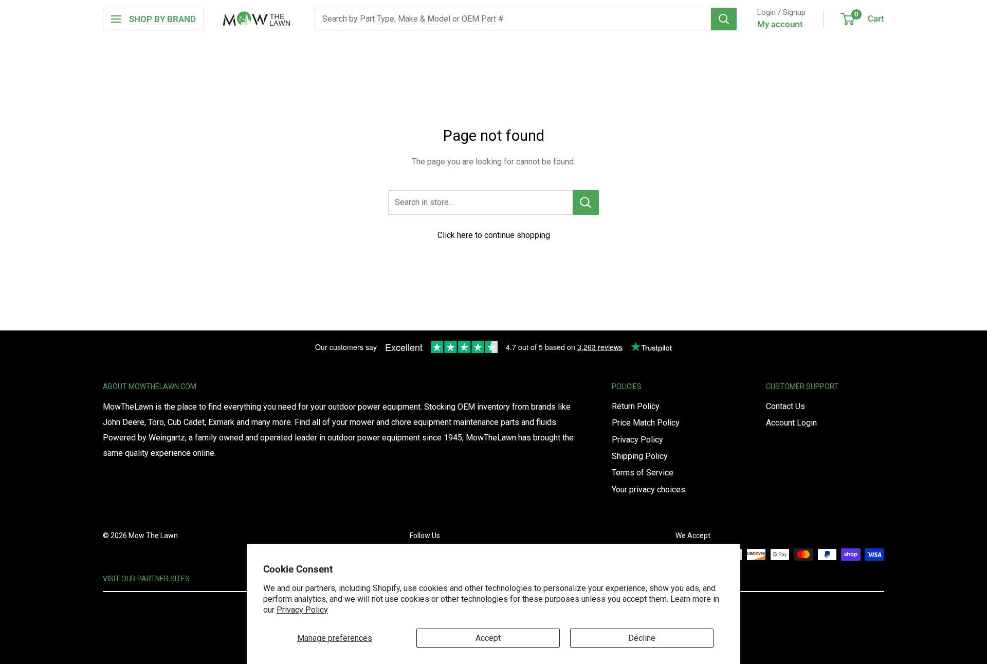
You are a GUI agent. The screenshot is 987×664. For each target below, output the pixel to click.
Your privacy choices (648, 489)
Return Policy (636, 406)
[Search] (724, 19)
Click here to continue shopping (493, 235)
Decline (641, 638)
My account (780, 24)
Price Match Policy (646, 423)
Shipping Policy (640, 456)
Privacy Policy (302, 610)
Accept (488, 638)
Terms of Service (642, 472)
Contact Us (785, 406)
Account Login (791, 423)
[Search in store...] (586, 202)
